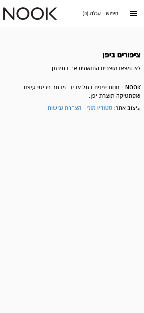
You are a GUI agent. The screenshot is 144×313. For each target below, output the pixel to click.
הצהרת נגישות (64, 107)
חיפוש (112, 13)
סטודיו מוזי (99, 107)
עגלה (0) (91, 13)
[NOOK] (30, 13)
